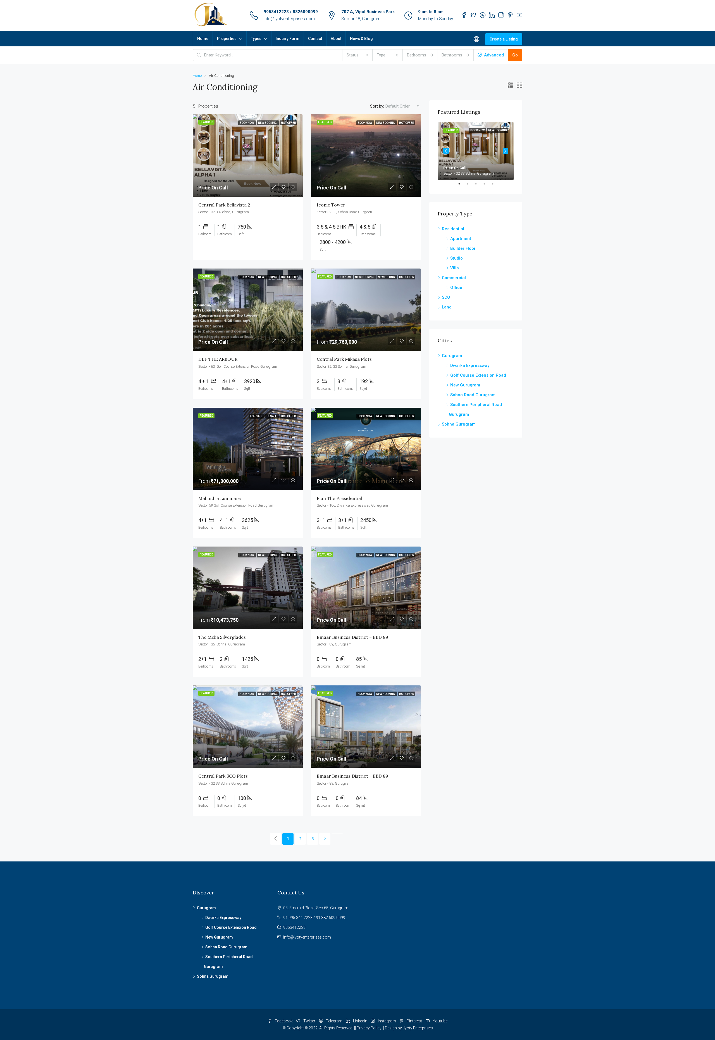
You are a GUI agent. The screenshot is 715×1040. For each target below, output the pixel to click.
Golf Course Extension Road (478, 375)
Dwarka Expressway (469, 365)
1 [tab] (462, 184)
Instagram (387, 1021)
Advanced (493, 55)
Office (456, 287)
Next (505, 151)
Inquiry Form (287, 38)
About (336, 38)
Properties (227, 38)
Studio (456, 258)
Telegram (334, 1021)
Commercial (454, 277)
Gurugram (452, 355)
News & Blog (361, 38)
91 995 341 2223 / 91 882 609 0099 (314, 917)
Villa (454, 267)
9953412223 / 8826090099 (291, 11)
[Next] (324, 839)
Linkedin (360, 1021)
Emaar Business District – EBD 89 (352, 637)
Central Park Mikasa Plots (344, 359)
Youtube (439, 1021)
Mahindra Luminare (219, 498)
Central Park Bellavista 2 (224, 205)
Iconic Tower (331, 205)
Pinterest (414, 1021)
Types (256, 38)
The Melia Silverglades (222, 637)
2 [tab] (470, 184)
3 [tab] (479, 184)
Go (515, 55)
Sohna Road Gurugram (472, 394)
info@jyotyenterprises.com (289, 18)
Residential (453, 228)
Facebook (284, 1021)
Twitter (309, 1021)
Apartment (460, 238)
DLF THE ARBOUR (217, 359)
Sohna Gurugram (459, 424)
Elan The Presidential (339, 498)
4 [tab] (487, 184)
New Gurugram (465, 385)
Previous (446, 151)
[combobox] (357, 55)
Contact (315, 38)
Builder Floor (463, 248)
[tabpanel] (476, 151)
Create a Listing (504, 39)
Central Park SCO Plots (223, 776)
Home (202, 38)
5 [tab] (495, 184)
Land (447, 307)
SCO (446, 297)
